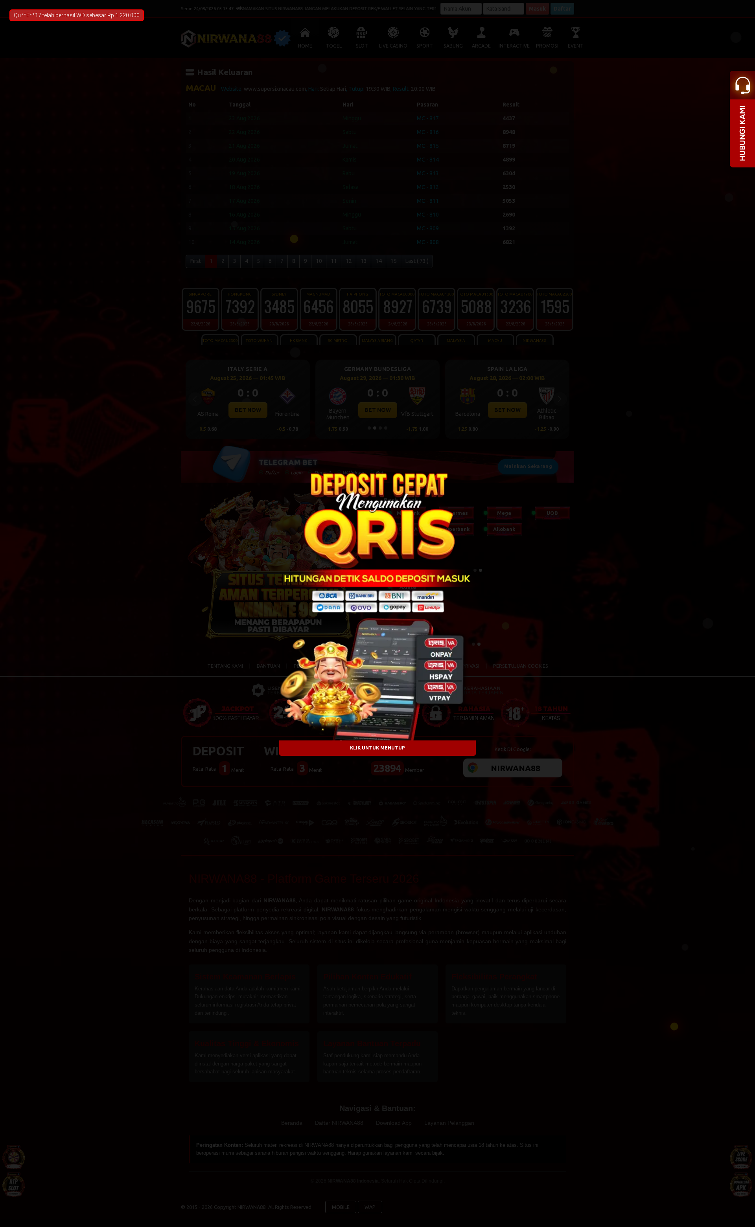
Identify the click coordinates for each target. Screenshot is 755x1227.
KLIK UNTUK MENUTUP (377, 748)
